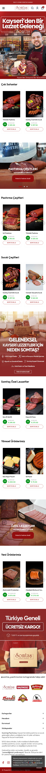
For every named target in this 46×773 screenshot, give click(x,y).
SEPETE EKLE (11, 129)
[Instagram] (8, 762)
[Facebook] (3, 762)
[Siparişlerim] (37, 8)
